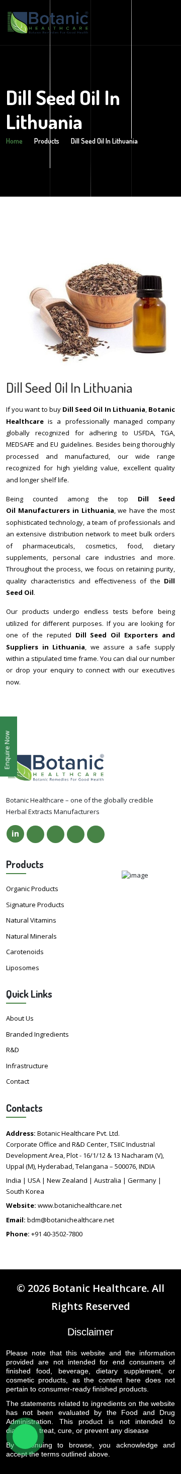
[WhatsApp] (25, 1436)
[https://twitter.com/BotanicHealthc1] (55, 834)
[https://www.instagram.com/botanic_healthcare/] (75, 834)
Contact (17, 1081)
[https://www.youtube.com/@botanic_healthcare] (96, 834)
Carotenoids (25, 951)
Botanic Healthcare (99, 1288)
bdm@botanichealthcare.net (70, 1219)
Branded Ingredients (37, 1034)
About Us (20, 1018)
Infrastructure (27, 1065)
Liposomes (22, 967)
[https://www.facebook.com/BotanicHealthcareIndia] (35, 834)
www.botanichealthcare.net (80, 1205)
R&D (12, 1049)
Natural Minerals (31, 936)
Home (14, 141)
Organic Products (32, 888)
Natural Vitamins (31, 920)
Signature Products (35, 904)
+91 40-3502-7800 (56, 1233)
